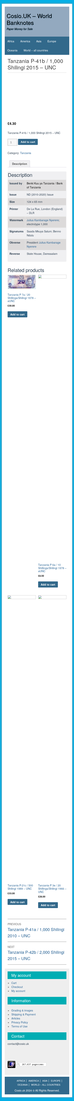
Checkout (17, 987)
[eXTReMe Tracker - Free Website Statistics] (11, 1064)
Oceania (12, 50)
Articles (15, 1018)
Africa (10, 41)
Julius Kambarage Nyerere (43, 220)
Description (19, 164)
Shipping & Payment (23, 1014)
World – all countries (36, 50)
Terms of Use (19, 1026)
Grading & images (22, 1010)
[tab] (19, 163)
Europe (51, 41)
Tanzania (25, 153)
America (25, 41)
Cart (14, 983)
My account (18, 991)
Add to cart (28, 141)
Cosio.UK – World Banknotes (29, 19)
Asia (38, 41)
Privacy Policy (19, 1022)
